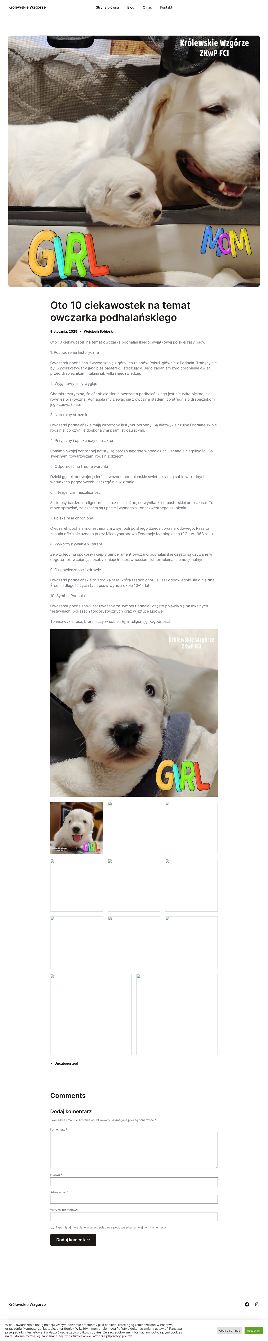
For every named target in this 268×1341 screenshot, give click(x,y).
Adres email (59, 1192)
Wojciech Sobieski (98, 331)
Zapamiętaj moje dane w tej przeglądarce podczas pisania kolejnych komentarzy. (111, 1227)
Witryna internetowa (64, 1210)
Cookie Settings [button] (229, 1330)
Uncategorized (66, 1063)
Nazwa (56, 1174)
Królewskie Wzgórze (27, 7)
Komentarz (58, 1129)
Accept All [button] (253, 1330)
